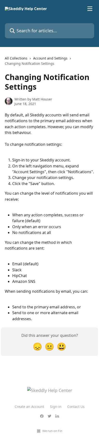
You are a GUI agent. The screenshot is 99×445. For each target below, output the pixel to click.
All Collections (16, 58)
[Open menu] (90, 9)
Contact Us (76, 406)
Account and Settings (50, 58)
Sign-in (56, 406)
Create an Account (29, 406)
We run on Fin (52, 431)
